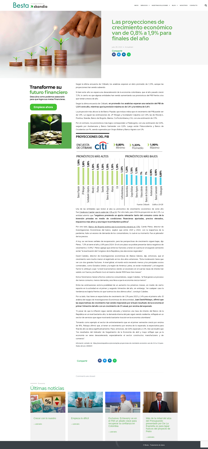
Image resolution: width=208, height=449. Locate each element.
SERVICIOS (144, 5)
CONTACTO (193, 5)
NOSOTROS (184, 5)
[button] (206, 5)
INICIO (136, 5)
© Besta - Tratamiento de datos (154, 445)
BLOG (174, 5)
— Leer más (38, 424)
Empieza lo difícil (80, 418)
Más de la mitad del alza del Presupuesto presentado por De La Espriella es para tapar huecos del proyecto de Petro (158, 425)
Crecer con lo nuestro (45, 418)
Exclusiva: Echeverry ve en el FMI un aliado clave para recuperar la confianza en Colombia (122, 422)
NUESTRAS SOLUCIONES (160, 5)
